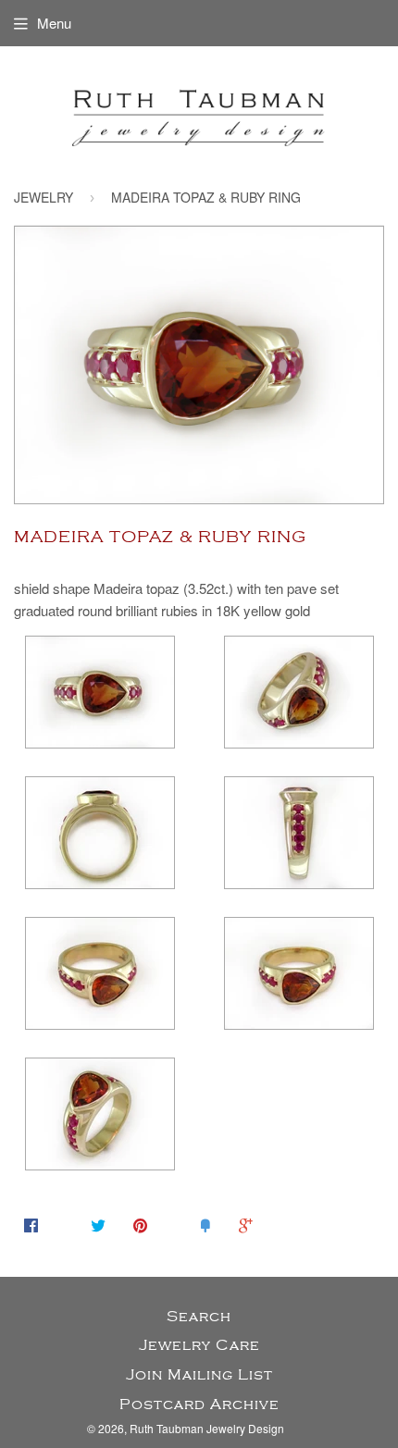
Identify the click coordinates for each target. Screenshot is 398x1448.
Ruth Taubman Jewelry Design (207, 1428)
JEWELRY (43, 197)
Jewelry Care (199, 1345)
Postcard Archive (199, 1404)
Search (199, 1316)
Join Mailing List (199, 1375)
